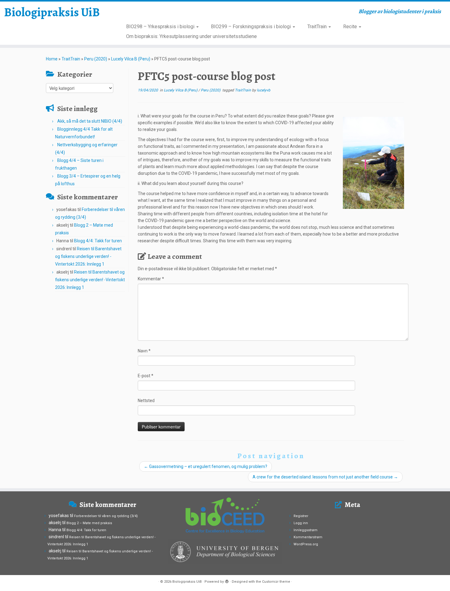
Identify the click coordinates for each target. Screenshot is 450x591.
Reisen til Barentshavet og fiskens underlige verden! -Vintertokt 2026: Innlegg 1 (88, 256)
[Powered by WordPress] (227, 580)
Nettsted (146, 400)
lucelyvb (263, 90)
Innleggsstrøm (305, 530)
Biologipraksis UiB (52, 12)
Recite (350, 26)
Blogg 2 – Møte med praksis (89, 523)
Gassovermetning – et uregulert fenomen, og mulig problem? (205, 466)
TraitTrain (317, 26)
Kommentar (151, 278)
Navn (144, 350)
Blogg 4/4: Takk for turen (98, 240)
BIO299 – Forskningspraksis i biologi (251, 26)
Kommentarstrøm (308, 537)
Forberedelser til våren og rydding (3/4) (106, 516)
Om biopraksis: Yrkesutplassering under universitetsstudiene (191, 36)
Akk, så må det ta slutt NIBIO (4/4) (89, 121)
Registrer (301, 516)
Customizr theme (276, 582)
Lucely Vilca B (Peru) (130, 58)
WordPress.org (306, 544)
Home (52, 58)
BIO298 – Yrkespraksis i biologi (161, 26)
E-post (145, 375)
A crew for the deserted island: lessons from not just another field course (325, 476)
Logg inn (301, 523)
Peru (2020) (95, 58)
